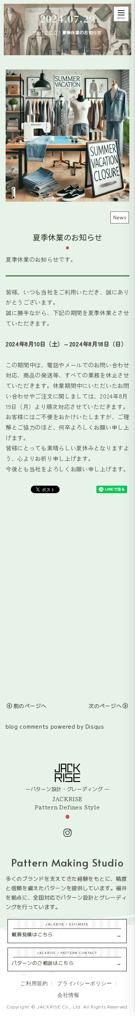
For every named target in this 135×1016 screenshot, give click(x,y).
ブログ (51, 32)
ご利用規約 (34, 983)
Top (36, 32)
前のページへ (30, 706)
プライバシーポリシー (84, 983)
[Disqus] (67, 593)
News (119, 217)
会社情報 (68, 994)
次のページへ (105, 706)
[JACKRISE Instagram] (67, 833)
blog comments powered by (55, 726)
